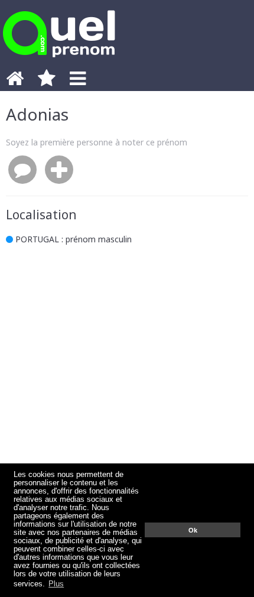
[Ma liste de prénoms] (47, 81)
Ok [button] (192, 530)
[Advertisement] (127, 395)
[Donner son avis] (22, 170)
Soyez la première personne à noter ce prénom (96, 142)
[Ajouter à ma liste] (59, 170)
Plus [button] (56, 584)
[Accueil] (15, 81)
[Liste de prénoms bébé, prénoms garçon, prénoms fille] (59, 60)
